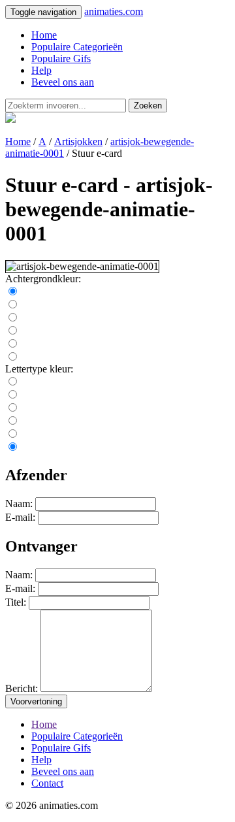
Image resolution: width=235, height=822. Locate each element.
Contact (47, 783)
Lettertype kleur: (39, 368)
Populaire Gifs (61, 58)
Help (41, 70)
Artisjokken (78, 141)
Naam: (19, 503)
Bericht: (21, 688)
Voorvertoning (36, 701)
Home (44, 35)
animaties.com (113, 11)
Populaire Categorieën (77, 46)
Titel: (15, 602)
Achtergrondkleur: (43, 278)
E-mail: (20, 517)
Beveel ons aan (62, 82)
